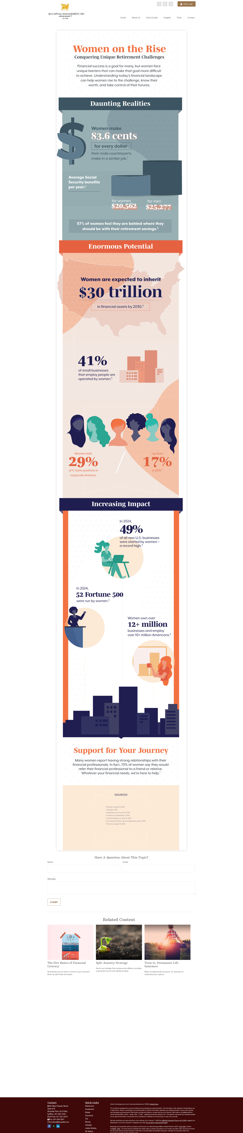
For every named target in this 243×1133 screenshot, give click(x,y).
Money (88, 1121)
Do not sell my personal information (157, 1122)
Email (125, 862)
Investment (89, 1109)
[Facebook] (171, 4)
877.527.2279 (62, 1116)
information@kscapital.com (58, 1122)
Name (50, 862)
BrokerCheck (154, 1104)
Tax (86, 1118)
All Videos (89, 1131)
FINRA (114, 1129)
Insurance (89, 1115)
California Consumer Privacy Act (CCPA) (174, 1120)
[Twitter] (159, 4)
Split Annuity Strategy (112, 963)
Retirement (89, 1106)
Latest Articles (90, 1128)
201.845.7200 (60, 1114)
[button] (123, 17)
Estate (87, 1112)
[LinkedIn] (165, 4)
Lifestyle (88, 1125)
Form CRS (182, 1126)
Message (51, 878)
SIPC (118, 1129)
